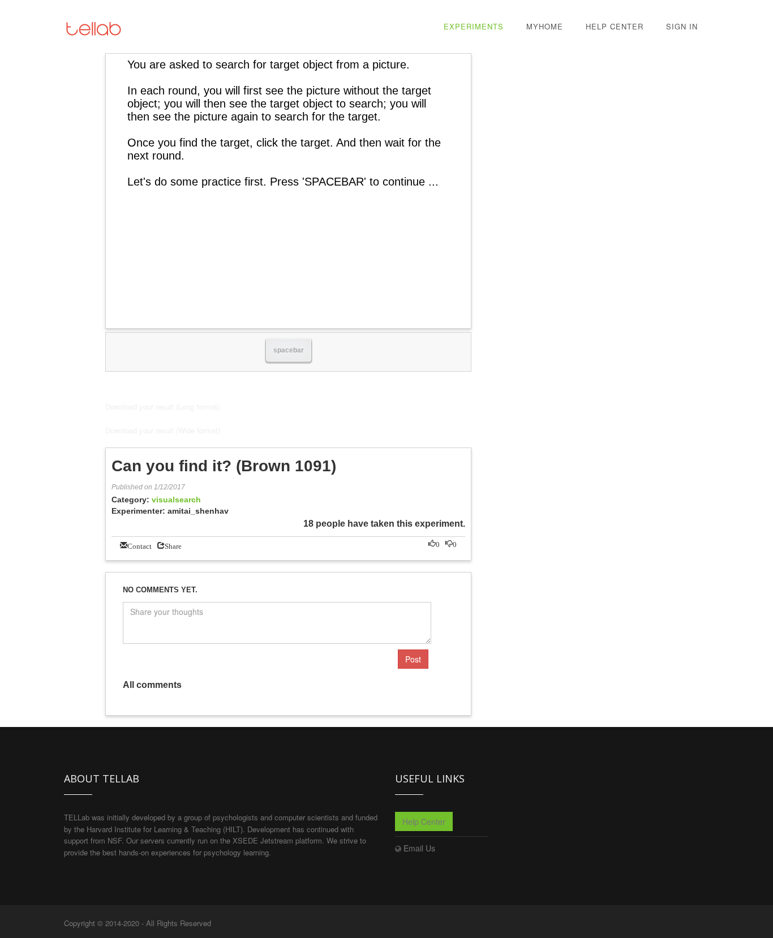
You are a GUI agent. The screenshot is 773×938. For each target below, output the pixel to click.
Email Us (419, 848)
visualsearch (176, 499)
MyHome (544, 26)
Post (413, 659)
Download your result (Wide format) (162, 430)
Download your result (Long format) (162, 406)
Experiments (474, 26)
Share (173, 545)
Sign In (682, 26)
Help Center (614, 26)
